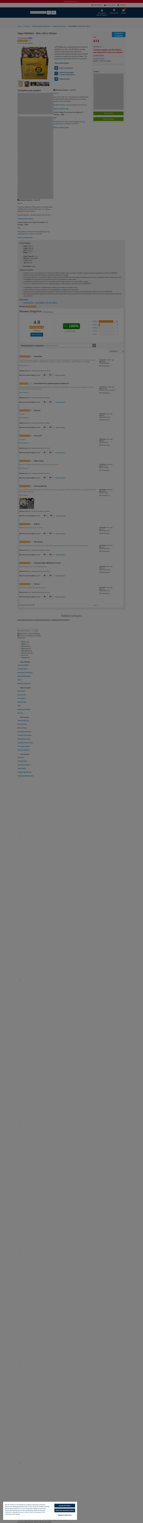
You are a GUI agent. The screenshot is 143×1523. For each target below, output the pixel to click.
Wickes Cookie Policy (27, 1514)
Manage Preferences (64, 1515)
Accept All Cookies (65, 1505)
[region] (40, 1511)
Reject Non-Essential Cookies (65, 1510)
